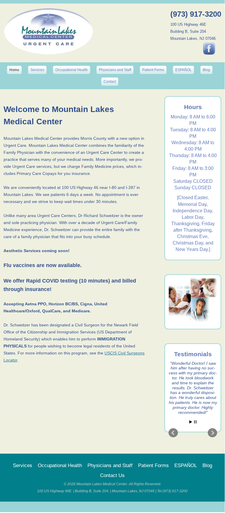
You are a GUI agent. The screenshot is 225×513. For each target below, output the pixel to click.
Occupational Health (71, 70)
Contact (110, 82)
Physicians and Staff (115, 70)
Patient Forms (153, 70)
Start (190, 422)
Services (37, 70)
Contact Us (112, 475)
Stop (195, 422)
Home (14, 70)
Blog (206, 70)
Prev (173, 433)
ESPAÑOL (183, 70)
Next (212, 433)
